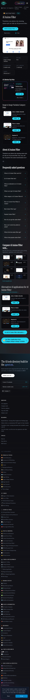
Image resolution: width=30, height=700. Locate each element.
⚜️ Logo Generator (5, 484)
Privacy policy (22, 692)
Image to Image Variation (18, 8)
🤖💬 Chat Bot (4, 651)
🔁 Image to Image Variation (7, 479)
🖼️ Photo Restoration (6, 486)
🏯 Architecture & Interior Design (8, 462)
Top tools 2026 (4, 410)
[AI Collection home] (4, 3)
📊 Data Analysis (5, 654)
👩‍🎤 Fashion (3, 472)
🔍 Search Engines (5, 659)
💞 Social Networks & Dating (7, 682)
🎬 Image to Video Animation (7, 495)
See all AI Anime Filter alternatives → (15, 332)
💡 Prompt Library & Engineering (8, 550)
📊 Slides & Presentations (6, 645)
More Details (20, 97)
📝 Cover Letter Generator (7, 540)
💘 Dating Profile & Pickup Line (8, 668)
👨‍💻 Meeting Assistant (6, 588)
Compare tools (4, 406)
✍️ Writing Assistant (5, 555)
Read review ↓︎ (7, 33)
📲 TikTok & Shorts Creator (7, 500)
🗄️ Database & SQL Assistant (7, 566)
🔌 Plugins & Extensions (6, 571)
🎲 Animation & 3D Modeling (7, 460)
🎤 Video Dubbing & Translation (8, 503)
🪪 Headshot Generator (6, 474)
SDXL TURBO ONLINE (18, 112)
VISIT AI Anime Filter (10, 28)
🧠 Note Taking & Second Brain (8, 590)
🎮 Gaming (3, 673)
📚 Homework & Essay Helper (7, 543)
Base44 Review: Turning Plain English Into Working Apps (14, 420)
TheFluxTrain (19, 86)
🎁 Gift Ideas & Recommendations (8, 675)
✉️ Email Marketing (5, 614)
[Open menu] (27, 3)
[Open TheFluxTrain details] (9, 86)
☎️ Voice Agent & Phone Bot (7, 526)
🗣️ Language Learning (6, 680)
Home (4, 8)
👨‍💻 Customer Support (6, 630)
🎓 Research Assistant (6, 656)
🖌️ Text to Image (5, 489)
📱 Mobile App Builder (6, 569)
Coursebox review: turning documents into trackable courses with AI (15, 426)
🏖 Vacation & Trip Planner (7, 597)
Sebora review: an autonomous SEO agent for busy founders (15, 423)
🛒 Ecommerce (4, 633)
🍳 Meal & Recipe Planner (7, 585)
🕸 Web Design (4, 576)
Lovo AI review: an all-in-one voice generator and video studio (14, 430)
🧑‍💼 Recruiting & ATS (5, 640)
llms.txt (3, 438)
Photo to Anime (16, 123)
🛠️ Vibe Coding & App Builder (8, 574)
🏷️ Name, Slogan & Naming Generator (9, 545)
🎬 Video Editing (5, 505)
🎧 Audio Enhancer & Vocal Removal (9, 514)
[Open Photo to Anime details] (7, 125)
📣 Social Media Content (6, 621)
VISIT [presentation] (18, 94)
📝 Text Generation (5, 552)
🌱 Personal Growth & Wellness (8, 593)
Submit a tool (4, 413)
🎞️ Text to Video (5, 498)
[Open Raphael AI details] (7, 137)
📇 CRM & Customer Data (7, 609)
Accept (21, 696)
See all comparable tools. (7, 281)
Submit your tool (8, 375)
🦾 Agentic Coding (5, 562)
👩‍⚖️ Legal (3, 637)
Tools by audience (5, 408)
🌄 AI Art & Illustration (6, 457)
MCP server (4, 443)
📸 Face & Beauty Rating (6, 469)
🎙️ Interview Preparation (6, 635)
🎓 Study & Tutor (5, 685)
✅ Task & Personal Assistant (7, 595)
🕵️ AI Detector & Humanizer (7, 533)
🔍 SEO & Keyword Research (7, 619)
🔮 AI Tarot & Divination (6, 665)
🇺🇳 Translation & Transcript (7, 524)
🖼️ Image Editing (5, 477)
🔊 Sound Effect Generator (7, 519)
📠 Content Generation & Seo (7, 538)
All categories (4, 403)
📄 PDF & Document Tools (7, 548)
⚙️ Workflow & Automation (7, 600)
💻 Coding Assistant (5, 564)
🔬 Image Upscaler (5, 481)
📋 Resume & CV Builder (6, 642)
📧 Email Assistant (5, 611)
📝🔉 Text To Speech (6, 522)
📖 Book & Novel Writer (6, 536)
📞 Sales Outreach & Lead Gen (8, 616)
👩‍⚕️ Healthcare (4, 678)
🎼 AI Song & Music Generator (8, 512)
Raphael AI (15, 135)
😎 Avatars (3, 465)
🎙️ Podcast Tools (5, 517)
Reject (8, 696)
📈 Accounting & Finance (7, 628)
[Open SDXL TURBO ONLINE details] (7, 113)
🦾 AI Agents (4, 583)
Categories (10, 8)
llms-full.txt (4, 441)
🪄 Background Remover (6, 467)
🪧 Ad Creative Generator (6, 607)
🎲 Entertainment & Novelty (7, 670)
